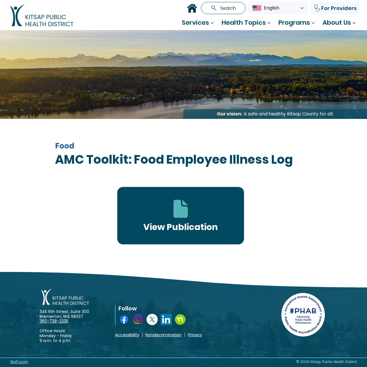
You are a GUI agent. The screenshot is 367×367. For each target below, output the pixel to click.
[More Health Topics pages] (269, 23)
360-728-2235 (54, 321)
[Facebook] (124, 319)
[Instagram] (138, 319)
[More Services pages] (212, 23)
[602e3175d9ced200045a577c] (180, 319)
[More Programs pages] (313, 23)
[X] (152, 319)
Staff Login (19, 361)
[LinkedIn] (166, 319)
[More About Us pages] (354, 23)
